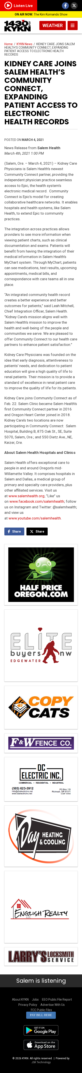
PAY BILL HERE (41, 1015)
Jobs (35, 999)
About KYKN (20, 999)
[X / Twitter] (74, 5)
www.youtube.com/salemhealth (35, 518)
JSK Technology (41, 1062)
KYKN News (24, 44)
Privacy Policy (27, 1004)
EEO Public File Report (57, 999)
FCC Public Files (41, 1010)
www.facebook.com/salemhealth (36, 501)
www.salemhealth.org (26, 496)
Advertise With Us (52, 1004)
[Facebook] (65, 5)
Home (8, 44)
